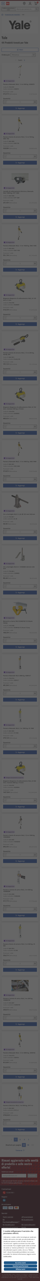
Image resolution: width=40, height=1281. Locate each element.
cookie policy (7, 1256)
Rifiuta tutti (20, 1269)
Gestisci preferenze (20, 1266)
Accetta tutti (20, 1263)
